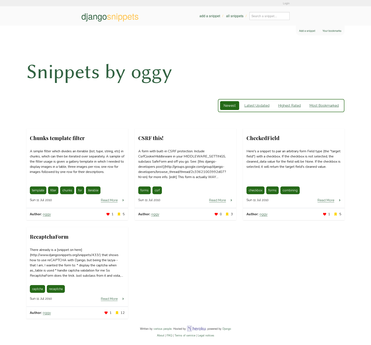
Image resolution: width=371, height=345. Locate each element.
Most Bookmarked (324, 106)
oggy (47, 214)
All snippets (234, 15)
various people (163, 329)
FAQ (169, 335)
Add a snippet (209, 15)
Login (286, 3)
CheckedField (263, 137)
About (160, 335)
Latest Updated (256, 106)
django (110, 16)
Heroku (196, 329)
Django (226, 329)
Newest (230, 106)
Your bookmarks (331, 30)
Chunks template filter (57, 137)
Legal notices (206, 335)
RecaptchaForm (49, 236)
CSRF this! (150, 137)
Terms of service (185, 335)
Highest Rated (289, 106)
